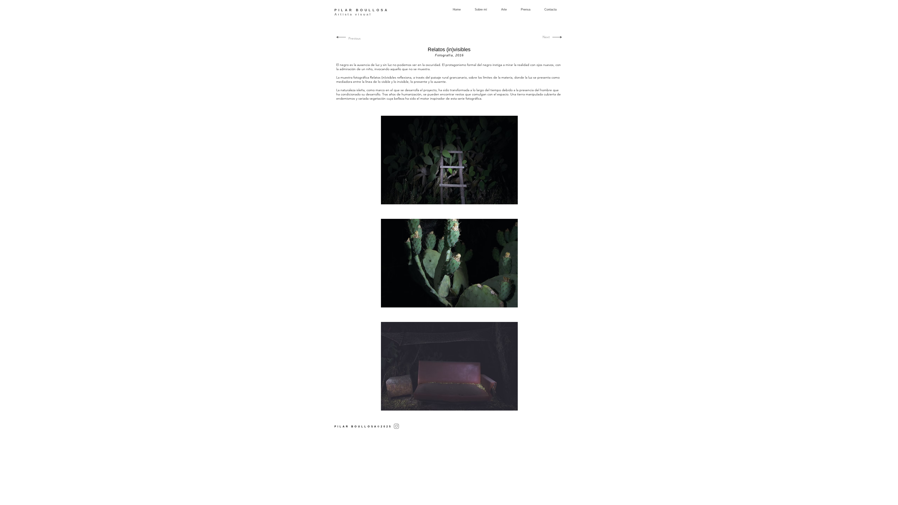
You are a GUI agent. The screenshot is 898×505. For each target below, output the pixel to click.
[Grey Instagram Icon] (396, 426)
